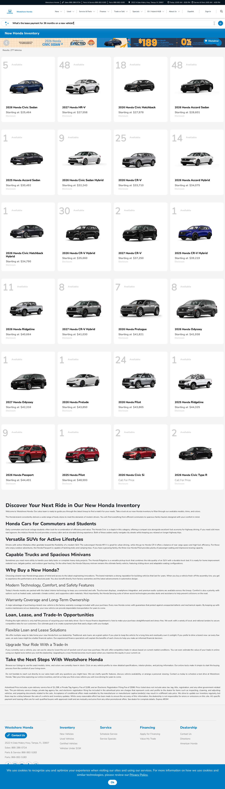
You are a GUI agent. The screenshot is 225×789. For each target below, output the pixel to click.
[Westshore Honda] (20, 11)
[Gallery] (112, 42)
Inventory (67, 727)
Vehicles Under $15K (70, 748)
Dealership (188, 727)
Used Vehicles (67, 738)
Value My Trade (148, 738)
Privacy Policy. (139, 775)
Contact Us (18, 735)
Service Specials (108, 738)
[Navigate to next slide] (222, 42)
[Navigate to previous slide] (2, 42)
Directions (185, 738)
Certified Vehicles (68, 743)
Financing (147, 727)
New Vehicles (67, 734)
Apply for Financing (150, 734)
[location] (129, 2)
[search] (221, 12)
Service (106, 727)
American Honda (188, 743)
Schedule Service (108, 734)
